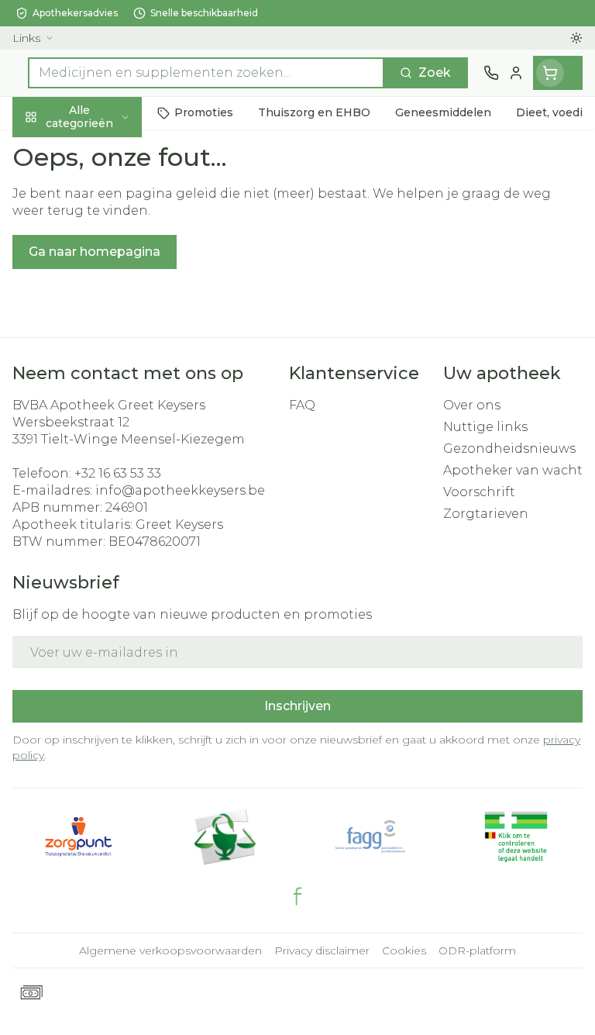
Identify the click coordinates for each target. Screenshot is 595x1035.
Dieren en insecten (99, 455)
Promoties (46, 149)
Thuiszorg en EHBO (99, 419)
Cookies (404, 950)
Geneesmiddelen (99, 491)
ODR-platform (477, 950)
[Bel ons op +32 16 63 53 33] (491, 73)
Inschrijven (297, 706)
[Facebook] (297, 896)
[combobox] (206, 72)
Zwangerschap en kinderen (99, 306)
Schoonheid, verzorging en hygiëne (99, 199)
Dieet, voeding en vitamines (99, 256)
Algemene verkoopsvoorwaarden (170, 950)
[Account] (516, 73)
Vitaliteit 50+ (99, 348)
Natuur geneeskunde (99, 384)
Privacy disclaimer (322, 950)
